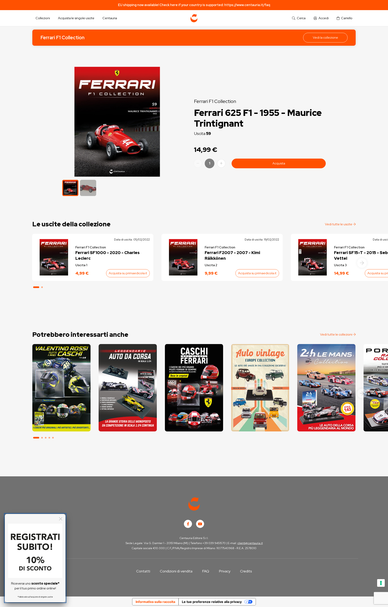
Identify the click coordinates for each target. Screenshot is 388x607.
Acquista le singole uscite (76, 18)
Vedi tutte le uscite (339, 224)
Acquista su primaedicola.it (128, 273)
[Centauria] (194, 18)
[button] (299, 18)
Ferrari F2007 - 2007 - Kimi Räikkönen (232, 255)
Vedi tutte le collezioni (336, 334)
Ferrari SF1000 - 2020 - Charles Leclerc (107, 255)
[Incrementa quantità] (221, 163)
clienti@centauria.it (250, 543)
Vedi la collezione (325, 37)
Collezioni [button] (43, 18)
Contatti (143, 571)
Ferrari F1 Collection (62, 37)
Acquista (278, 163)
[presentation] (362, 263)
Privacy (224, 571)
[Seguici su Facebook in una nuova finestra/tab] (188, 524)
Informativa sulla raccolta (155, 602)
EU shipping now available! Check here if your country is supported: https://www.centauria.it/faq (194, 5)
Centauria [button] (109, 18)
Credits (246, 571)
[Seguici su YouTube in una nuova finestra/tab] (200, 524)
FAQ (205, 571)
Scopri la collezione (61, 413)
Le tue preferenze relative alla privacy (212, 602)
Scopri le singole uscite (61, 425)
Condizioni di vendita (176, 571)
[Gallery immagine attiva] (117, 122)
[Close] (60, 519)
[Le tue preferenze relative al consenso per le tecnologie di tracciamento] (381, 583)
